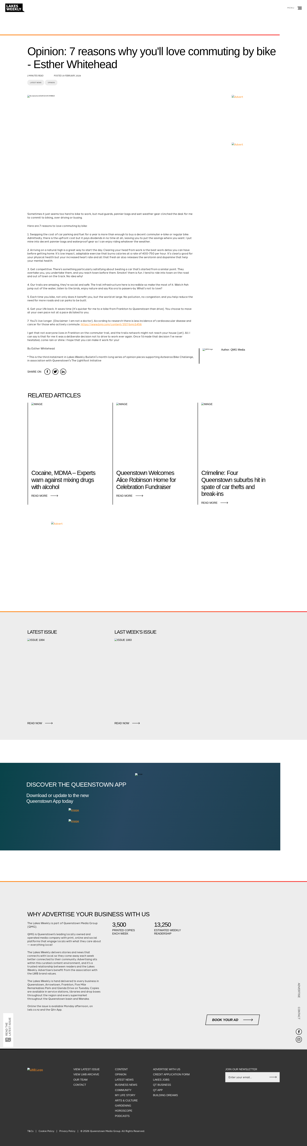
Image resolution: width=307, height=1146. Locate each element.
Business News (126, 1084)
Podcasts (122, 1116)
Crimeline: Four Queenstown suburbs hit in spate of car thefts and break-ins (233, 483)
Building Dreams (165, 1095)
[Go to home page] (15, 8)
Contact (299, 1013)
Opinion (51, 82)
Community (123, 1090)
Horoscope (123, 1110)
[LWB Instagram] (299, 1039)
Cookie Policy (46, 1131)
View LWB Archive (86, 1074)
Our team (80, 1079)
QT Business (162, 1084)
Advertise (299, 990)
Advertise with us (166, 1069)
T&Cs (30, 1131)
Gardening (123, 1105)
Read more (39, 495)
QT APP (158, 1090)
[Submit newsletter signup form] (273, 1077)
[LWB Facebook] (299, 1032)
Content (121, 1069)
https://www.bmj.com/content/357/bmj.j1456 (111, 324)
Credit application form (171, 1074)
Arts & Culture (126, 1100)
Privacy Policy (67, 1131)
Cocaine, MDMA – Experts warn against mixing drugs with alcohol (63, 479)
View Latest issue (86, 1069)
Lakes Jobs (161, 1079)
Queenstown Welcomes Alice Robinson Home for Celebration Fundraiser (146, 479)
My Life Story (125, 1095)
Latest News (35, 82)
